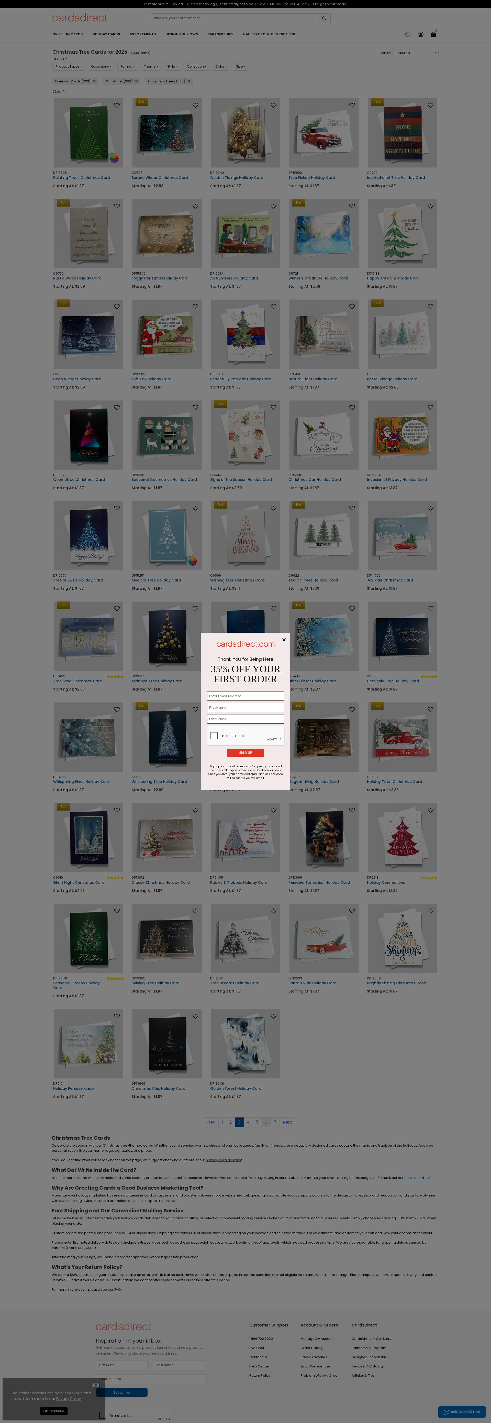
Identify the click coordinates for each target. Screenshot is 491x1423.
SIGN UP (245, 752)
